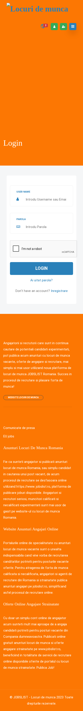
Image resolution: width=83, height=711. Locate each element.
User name (23, 191)
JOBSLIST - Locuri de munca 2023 (38, 697)
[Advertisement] (41, 103)
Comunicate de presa (19, 428)
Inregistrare (59, 291)
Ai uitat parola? (41, 280)
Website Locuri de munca (23, 397)
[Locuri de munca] (37, 9)
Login (41, 268)
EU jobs (8, 436)
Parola (21, 219)
